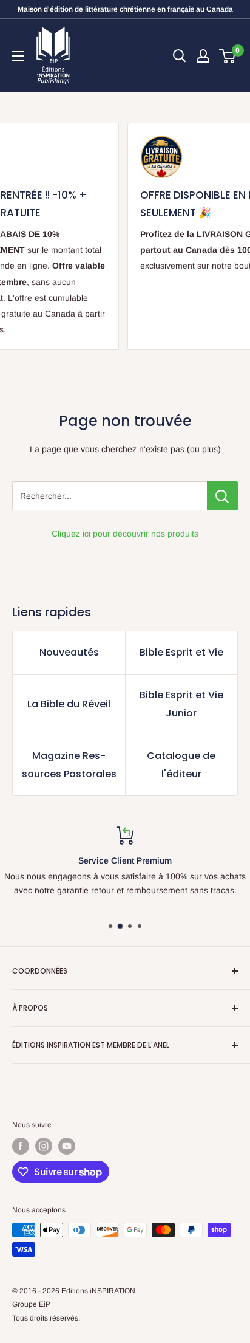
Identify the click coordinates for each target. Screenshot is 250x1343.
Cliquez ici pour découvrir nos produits (125, 533)
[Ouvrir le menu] (18, 56)
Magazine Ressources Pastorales (69, 765)
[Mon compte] (203, 56)
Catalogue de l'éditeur (181, 765)
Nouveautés (69, 652)
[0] (227, 56)
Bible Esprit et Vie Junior (181, 704)
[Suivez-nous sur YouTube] (66, 1146)
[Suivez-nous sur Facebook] (20, 1146)
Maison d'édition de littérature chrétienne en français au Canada (125, 9)
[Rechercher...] (222, 495)
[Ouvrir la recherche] (179, 56)
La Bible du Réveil (68, 704)
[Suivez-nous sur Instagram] (43, 1146)
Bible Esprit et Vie (181, 652)
